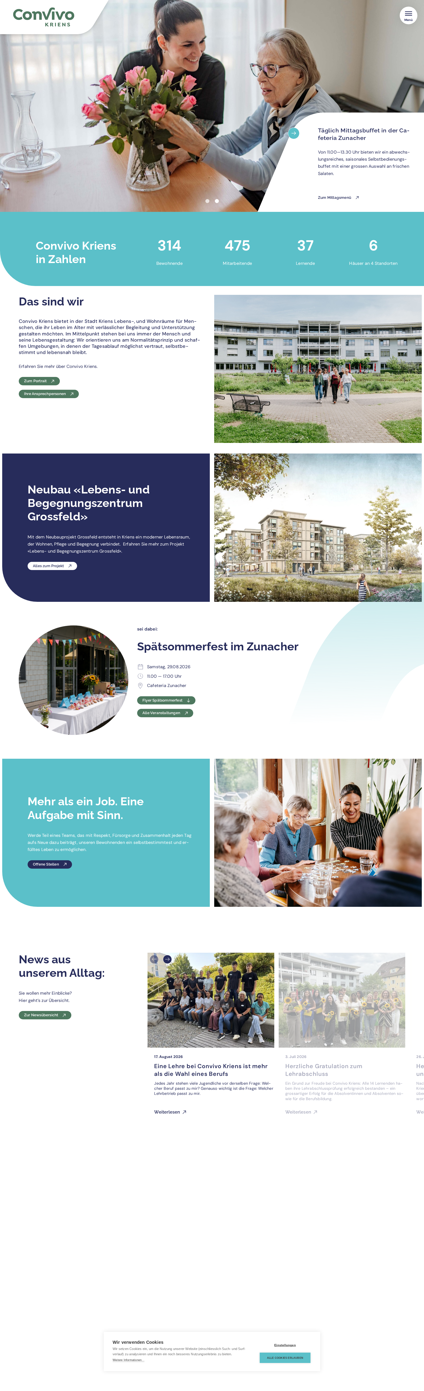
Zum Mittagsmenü (334, 197)
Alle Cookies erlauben (285, 1357)
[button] (207, 201)
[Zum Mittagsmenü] (293, 133)
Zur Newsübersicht (41, 1015)
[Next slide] (167, 959)
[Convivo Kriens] (62, 19)
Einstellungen (285, 1345)
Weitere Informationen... (128, 1360)
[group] (211, 1036)
